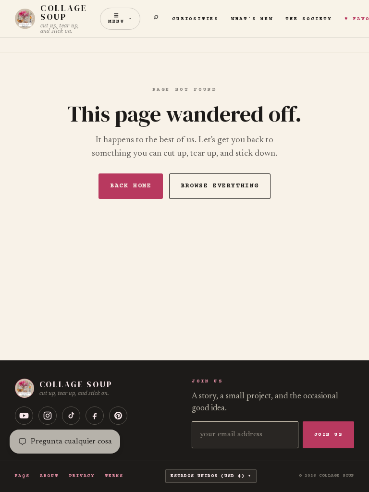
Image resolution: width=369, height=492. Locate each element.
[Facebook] (95, 415)
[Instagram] (47, 415)
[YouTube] (24, 415)
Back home (130, 186)
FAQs (22, 476)
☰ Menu (120, 19)
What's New (252, 19)
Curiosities (195, 19)
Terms (114, 476)
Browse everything (220, 186)
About (49, 476)
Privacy (81, 476)
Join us (328, 434)
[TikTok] (71, 415)
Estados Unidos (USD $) (209, 476)
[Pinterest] (118, 415)
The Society (308, 19)
